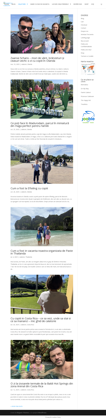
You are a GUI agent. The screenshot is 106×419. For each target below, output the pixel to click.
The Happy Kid (86, 100)
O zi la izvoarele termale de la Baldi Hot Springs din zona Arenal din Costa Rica (42, 385)
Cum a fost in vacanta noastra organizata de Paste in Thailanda (42, 252)
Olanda (29, 64)
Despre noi (84, 31)
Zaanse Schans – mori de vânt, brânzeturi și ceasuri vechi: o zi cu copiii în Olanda (37, 59)
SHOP (86, 4)
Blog (82, 18)
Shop (82, 53)
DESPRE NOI (77, 4)
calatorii (23, 64)
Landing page (85, 38)
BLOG (13, 4)
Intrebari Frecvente (87, 34)
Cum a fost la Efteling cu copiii (29, 188)
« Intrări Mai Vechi (16, 406)
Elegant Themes (23, 413)
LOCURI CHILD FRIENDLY (60, 4)
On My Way (85, 89)
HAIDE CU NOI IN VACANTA (39, 4)
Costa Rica (30, 325)
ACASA (6, 4)
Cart (82, 22)
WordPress (42, 413)
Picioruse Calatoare (87, 96)
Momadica (84, 85)
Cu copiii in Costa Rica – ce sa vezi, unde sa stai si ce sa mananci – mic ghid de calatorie (41, 319)
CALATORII (22, 4)
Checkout (84, 25)
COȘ (92, 4)
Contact (83, 28)
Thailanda (28, 257)
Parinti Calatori (86, 92)
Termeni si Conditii (87, 56)
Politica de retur (86, 50)
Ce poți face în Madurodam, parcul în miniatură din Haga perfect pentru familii (40, 124)
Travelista (84, 104)
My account (85, 41)
